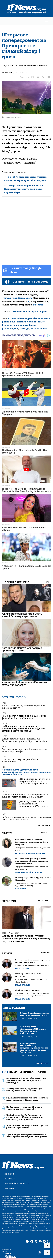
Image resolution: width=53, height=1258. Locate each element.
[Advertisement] (26, 231)
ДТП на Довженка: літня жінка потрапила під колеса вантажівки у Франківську (34, 781)
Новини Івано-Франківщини (30, 311)
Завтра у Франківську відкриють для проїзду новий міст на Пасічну (24, 1090)
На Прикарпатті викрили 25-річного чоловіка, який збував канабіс (24, 1108)
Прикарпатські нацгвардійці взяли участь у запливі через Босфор (24, 750)
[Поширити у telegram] (48, 77)
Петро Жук (21, 889)
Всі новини (44, 825)
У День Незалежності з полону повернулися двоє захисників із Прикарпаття (27, 1099)
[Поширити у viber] (43, 77)
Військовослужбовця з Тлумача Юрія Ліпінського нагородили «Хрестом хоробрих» (26, 740)
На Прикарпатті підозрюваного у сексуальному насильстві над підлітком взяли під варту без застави (24, 728)
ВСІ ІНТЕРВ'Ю (44, 900)
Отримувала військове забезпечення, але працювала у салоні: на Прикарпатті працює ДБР (26, 1080)
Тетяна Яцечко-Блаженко (30, 853)
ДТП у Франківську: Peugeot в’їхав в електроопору (20, 760)
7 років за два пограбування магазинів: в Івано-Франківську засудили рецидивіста (26, 1136)
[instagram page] (48, 1241)
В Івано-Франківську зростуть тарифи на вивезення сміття (23, 707)
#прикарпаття (39, 328)
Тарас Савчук (22, 969)
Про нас (9, 1174)
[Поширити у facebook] (32, 77)
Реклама (10, 1188)
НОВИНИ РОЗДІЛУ (42, 1063)
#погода (24, 328)
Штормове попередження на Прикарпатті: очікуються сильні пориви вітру (23, 189)
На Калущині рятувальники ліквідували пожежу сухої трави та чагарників (26, 818)
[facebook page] (31, 1241)
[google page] (27, 1241)
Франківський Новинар (33, 65)
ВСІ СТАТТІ (46, 832)
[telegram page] (44, 1241)
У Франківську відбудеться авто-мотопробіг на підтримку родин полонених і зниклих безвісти (26, 772)
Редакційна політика (17, 1183)
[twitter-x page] (35, 1241)
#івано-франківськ (28, 318)
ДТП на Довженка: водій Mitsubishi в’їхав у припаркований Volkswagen (33, 803)
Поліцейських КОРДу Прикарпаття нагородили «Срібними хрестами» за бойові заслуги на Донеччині (24, 1117)
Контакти (10, 1179)
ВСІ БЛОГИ (46, 953)
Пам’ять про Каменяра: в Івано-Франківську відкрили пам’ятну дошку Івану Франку (25, 795)
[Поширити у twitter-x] (37, 77)
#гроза (12, 318)
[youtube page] (40, 1241)
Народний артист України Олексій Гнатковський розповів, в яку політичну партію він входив (26, 938)
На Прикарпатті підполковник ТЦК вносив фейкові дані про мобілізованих (24, 717)
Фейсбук (38, 304)
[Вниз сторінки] (47, 1252)
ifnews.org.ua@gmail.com (17, 298)
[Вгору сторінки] (47, 1245)
